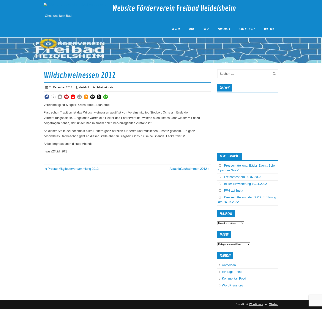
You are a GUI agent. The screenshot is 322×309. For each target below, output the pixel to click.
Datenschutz (247, 29)
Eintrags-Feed (232, 272)
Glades (273, 304)
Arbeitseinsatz (105, 87)
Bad (191, 29)
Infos (206, 29)
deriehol (84, 87)
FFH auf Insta (233, 190)
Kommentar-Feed (234, 278)
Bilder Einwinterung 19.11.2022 (245, 184)
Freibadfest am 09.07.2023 (242, 177)
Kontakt (268, 29)
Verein (176, 29)
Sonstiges (224, 29)
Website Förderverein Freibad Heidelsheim (174, 8)
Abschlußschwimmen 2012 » (189, 169)
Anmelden (229, 265)
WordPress (256, 304)
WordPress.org (232, 285)
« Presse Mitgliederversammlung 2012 (72, 169)
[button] (47, 96)
